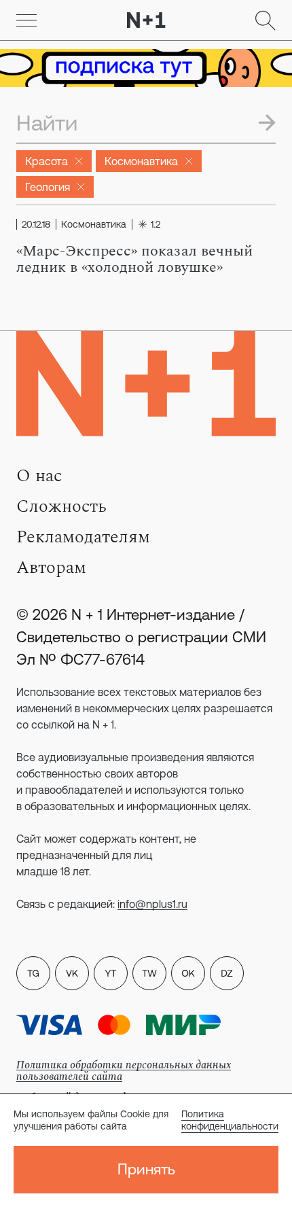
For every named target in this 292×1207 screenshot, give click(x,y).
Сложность (61, 506)
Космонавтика (141, 161)
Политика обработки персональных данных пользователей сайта (123, 1071)
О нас (39, 475)
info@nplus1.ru (152, 904)
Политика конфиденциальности (229, 1120)
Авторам (51, 567)
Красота (46, 161)
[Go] (26, 20)
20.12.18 (36, 224)
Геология (47, 187)
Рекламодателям (83, 536)
